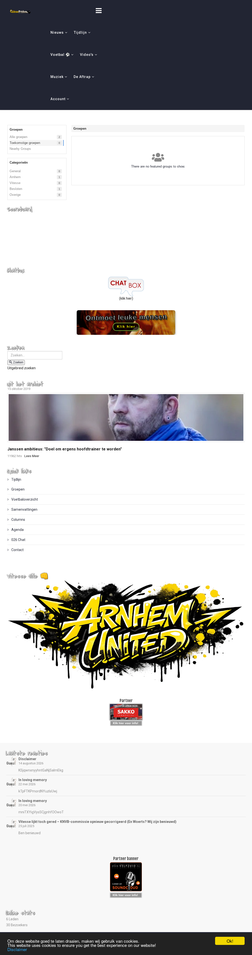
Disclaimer (27, 759)
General (15, 171)
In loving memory (32, 780)
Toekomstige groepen (25, 143)
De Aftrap (82, 77)
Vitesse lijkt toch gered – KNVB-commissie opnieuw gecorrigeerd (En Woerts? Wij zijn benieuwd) (97, 822)
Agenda (17, 530)
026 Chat (18, 540)
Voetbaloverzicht (24, 499)
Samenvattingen (24, 509)
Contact (17, 550)
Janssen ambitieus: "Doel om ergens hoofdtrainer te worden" (64, 449)
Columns (18, 520)
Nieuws (57, 32)
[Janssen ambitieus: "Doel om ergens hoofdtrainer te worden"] (126, 417)
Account (57, 99)
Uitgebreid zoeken (21, 368)
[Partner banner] (126, 722)
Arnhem (15, 177)
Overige (15, 195)
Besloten (16, 189)
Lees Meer (31, 456)
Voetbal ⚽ (60, 55)
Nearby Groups (20, 149)
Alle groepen (18, 137)
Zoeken (18, 362)
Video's (87, 55)
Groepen (18, 489)
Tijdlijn (80, 32)
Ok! (230, 941)
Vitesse (15, 183)
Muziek (56, 77)
